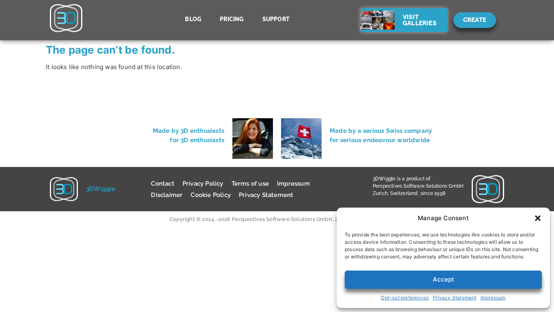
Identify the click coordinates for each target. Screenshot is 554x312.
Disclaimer (167, 195)
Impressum (493, 298)
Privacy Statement (454, 298)
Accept (443, 279)
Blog (193, 19)
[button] (538, 218)
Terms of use (250, 183)
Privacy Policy (203, 183)
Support (276, 19)
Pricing (231, 19)
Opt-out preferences (405, 298)
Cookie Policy (211, 195)
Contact (162, 183)
